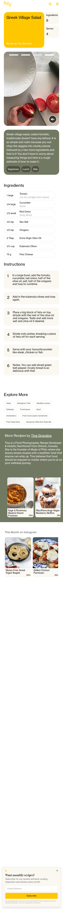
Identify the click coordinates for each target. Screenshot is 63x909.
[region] (34, 497)
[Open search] (51, 4)
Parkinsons (25, 409)
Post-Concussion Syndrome (34, 416)
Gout (38, 409)
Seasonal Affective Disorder (39, 422)
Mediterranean (43, 403)
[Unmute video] (53, 119)
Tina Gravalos (24, 43)
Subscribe (31, 895)
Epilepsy (10, 409)
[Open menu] (58, 4)
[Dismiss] (57, 870)
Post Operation (13, 422)
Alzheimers (11, 416)
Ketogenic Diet (24, 403)
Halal (8, 403)
